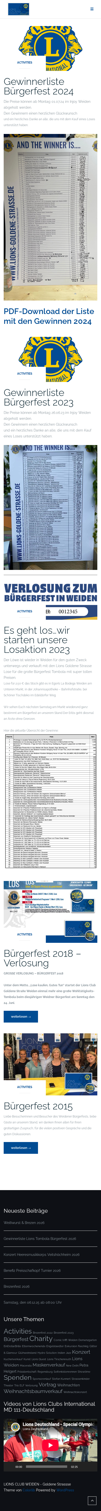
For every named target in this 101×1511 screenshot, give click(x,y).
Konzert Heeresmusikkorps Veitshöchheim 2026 (41, 1255)
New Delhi (72, 1365)
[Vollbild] (90, 1466)
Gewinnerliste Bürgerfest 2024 (39, 86)
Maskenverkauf (49, 1365)
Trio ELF (19, 1385)
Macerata (26, 1365)
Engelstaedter (55, 1346)
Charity (41, 1338)
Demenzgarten (87, 1340)
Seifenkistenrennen (65, 1371)
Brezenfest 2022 (43, 1332)
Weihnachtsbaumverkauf (33, 1391)
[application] (50, 1445)
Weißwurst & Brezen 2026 (24, 1223)
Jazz (68, 1352)
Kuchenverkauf (13, 1359)
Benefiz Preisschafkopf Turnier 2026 (32, 1271)
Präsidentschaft (27, 1371)
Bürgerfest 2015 (38, 1106)
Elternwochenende (33, 1346)
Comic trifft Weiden (65, 1340)
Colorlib (29, 1490)
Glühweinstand (27, 1352)
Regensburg (45, 1371)
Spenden (18, 1377)
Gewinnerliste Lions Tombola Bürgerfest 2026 (40, 1239)
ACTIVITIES (24, 62)
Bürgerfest (16, 1339)
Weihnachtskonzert (75, 1392)
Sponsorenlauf (42, 1378)
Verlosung (31, 1385)
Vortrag (47, 1384)
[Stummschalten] (83, 1466)
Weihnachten (68, 1385)
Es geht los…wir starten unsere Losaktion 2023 (37, 639)
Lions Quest (39, 1359)
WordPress (65, 1490)
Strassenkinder (81, 1378)
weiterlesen (21, 1019)
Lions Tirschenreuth (59, 1359)
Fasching (83, 1346)
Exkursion (71, 1346)
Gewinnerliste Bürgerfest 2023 (39, 397)
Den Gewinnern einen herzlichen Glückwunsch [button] (40, 113)
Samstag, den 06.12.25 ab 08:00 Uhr (33, 1302)
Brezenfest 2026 (16, 1286)
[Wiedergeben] (10, 1466)
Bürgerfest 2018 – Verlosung (42, 958)
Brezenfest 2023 (64, 1332)
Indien (61, 1352)
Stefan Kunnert (61, 1378)
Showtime (84, 1371)
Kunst (27, 1359)
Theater (8, 1385)
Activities (18, 1331)
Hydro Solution (47, 1352)
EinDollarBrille (12, 1346)
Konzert (81, 1352)
